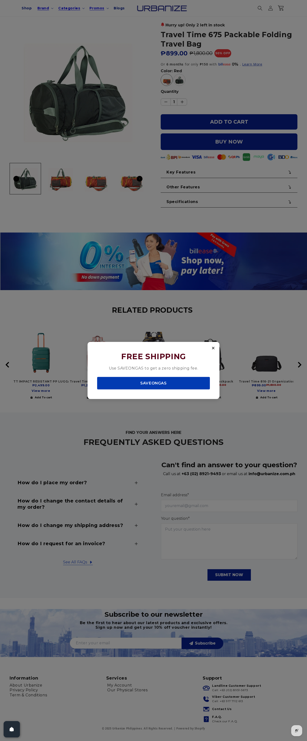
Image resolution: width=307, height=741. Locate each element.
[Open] (12, 729)
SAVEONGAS (153, 383)
